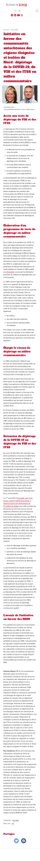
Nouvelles (14, 30)
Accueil (6, 30)
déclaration (10, 272)
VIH (13, 823)
